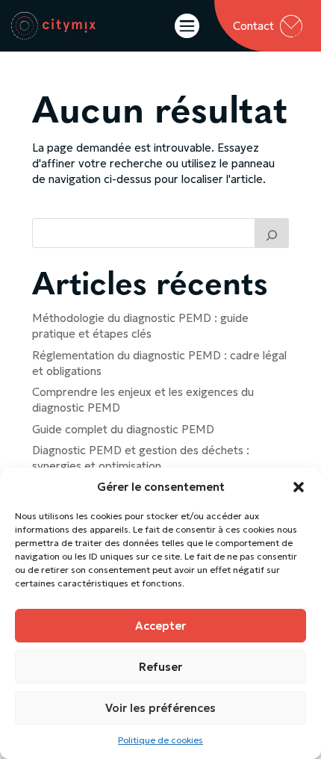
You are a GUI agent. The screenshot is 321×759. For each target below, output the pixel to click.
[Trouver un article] (272, 233)
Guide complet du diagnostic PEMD (123, 429)
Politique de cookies (160, 740)
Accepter (160, 626)
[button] (298, 487)
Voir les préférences (160, 708)
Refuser (160, 667)
